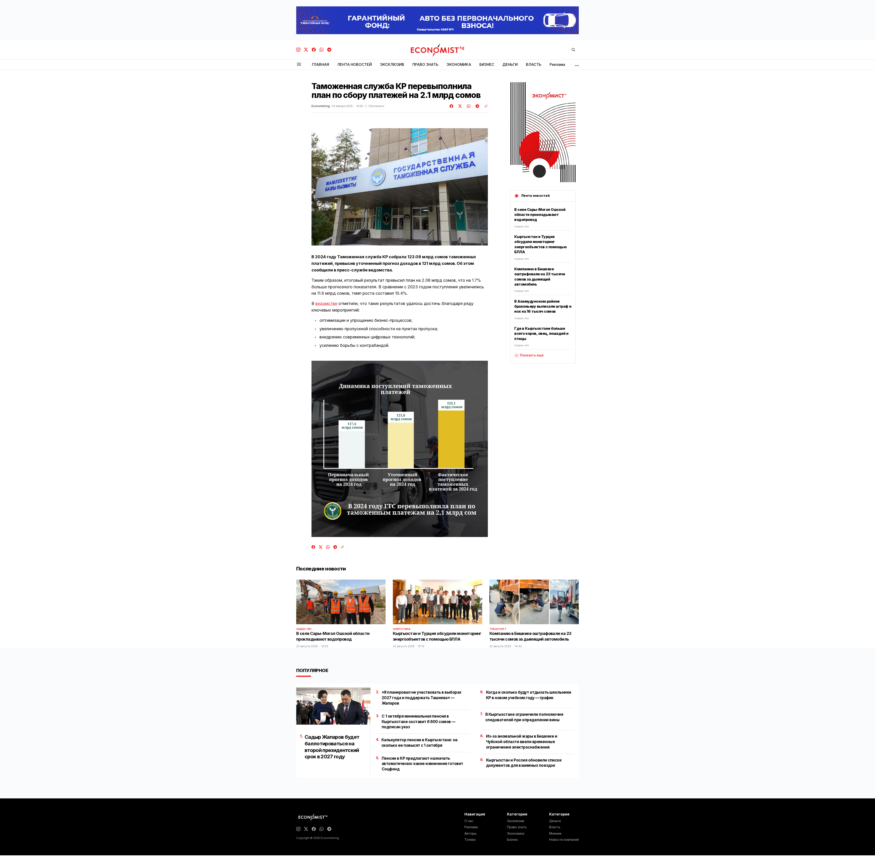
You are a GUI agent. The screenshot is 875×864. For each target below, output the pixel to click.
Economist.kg (320, 106)
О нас (468, 821)
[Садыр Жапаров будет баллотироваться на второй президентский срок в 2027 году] (333, 706)
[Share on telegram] (476, 106)
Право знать (517, 827)
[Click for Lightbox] (399, 187)
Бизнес (512, 839)
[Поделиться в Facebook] (451, 106)
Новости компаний (564, 839)
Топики (470, 839)
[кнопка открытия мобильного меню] (299, 64)
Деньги (555, 821)
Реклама (471, 827)
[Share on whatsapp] (468, 106)
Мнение (555, 833)
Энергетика (402, 629)
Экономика (515, 833)
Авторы (470, 833)
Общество (304, 629)
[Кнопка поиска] (573, 50)
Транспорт (497, 629)
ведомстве (326, 303)
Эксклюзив (515, 821)
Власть (554, 827)
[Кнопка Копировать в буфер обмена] (484, 106)
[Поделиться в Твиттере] (459, 106)
